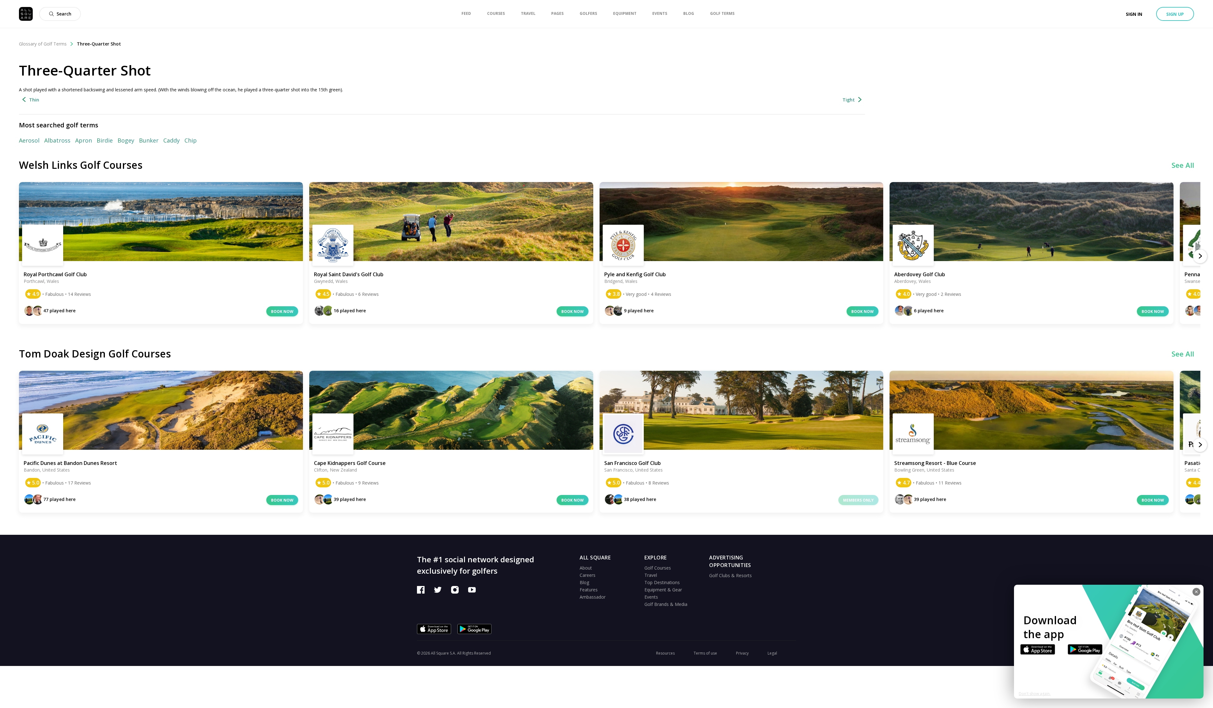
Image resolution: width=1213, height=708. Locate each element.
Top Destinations (662, 582)
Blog (584, 582)
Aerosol (29, 140)
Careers (587, 575)
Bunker (149, 140)
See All (1183, 165)
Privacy (742, 653)
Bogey (126, 140)
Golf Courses (657, 568)
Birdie (105, 140)
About (586, 568)
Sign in (1134, 14)
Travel (650, 575)
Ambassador (593, 597)
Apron (83, 140)
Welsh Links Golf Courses (80, 165)
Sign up (1175, 14)
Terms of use (705, 653)
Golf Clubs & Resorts (730, 575)
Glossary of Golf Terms (43, 44)
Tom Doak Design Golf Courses (95, 353)
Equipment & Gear (663, 590)
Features (589, 590)
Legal (772, 653)
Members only (858, 500)
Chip (190, 140)
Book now (282, 311)
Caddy (171, 140)
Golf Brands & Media (665, 604)
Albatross (57, 140)
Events (651, 597)
